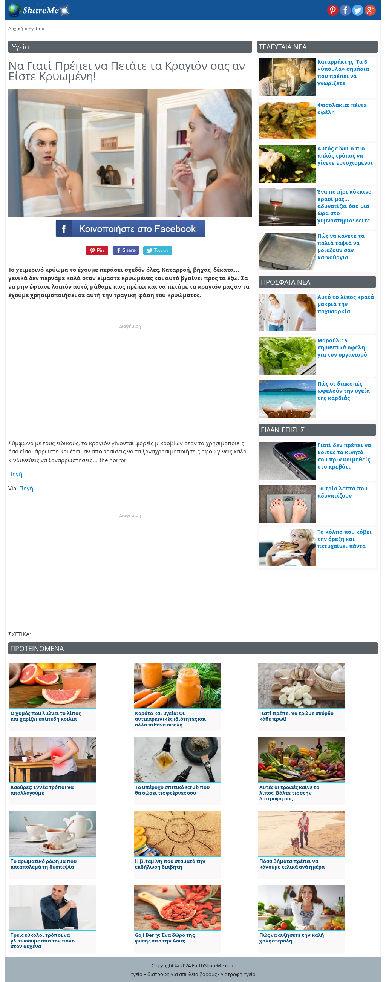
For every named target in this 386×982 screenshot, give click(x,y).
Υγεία (34, 28)
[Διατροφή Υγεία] (38, 15)
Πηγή (15, 474)
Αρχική (15, 28)
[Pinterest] (96, 250)
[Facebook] (130, 228)
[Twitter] (158, 250)
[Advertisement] (130, 376)
